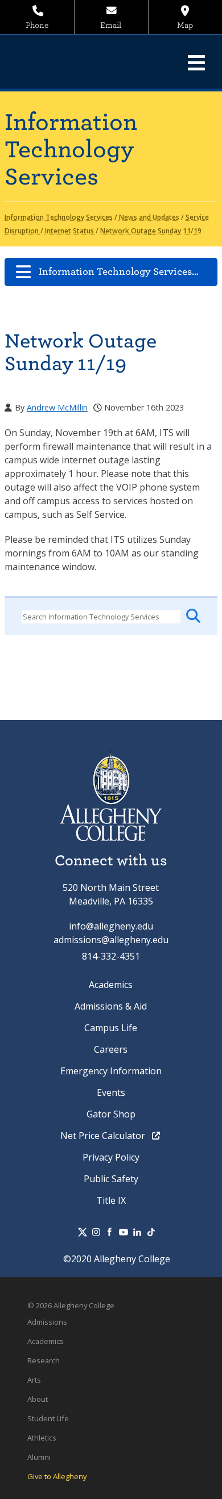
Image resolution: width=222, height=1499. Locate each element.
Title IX (111, 1200)
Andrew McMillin (57, 407)
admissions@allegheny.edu (111, 939)
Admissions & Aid (111, 1006)
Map (185, 25)
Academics (111, 984)
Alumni (39, 1457)
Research (43, 1360)
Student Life (48, 1418)
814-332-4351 (111, 956)
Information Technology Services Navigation (128, 271)
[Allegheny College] (88, 62)
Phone (37, 25)
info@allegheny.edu (111, 926)
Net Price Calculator (103, 1135)
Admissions (47, 1322)
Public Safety (111, 1179)
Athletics (41, 1438)
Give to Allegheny (57, 1476)
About (37, 1399)
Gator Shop (111, 1114)
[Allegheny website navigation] (196, 62)
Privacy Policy (111, 1157)
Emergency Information (111, 1071)
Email (110, 25)
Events (111, 1092)
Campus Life (110, 1027)
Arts (34, 1380)
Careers (111, 1049)
